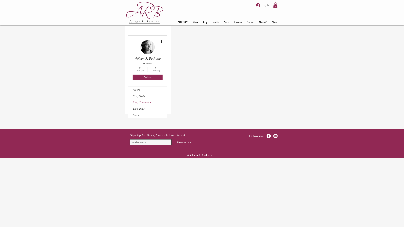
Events (136, 115)
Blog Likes (138, 108)
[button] (275, 5)
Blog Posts (139, 96)
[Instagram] (275, 136)
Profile (136, 89)
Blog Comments (142, 102)
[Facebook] (269, 136)
